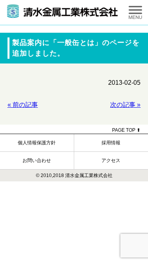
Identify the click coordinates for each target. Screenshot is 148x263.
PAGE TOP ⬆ (126, 130)
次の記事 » (125, 104)
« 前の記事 (22, 104)
